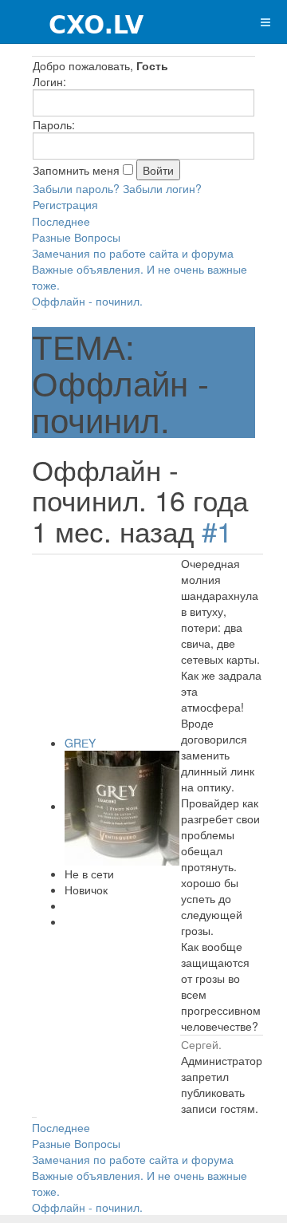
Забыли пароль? (76, 188)
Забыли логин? (162, 188)
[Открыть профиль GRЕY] (122, 806)
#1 (217, 530)
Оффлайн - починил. (87, 301)
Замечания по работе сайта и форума (133, 253)
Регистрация (65, 204)
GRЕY (80, 743)
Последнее (61, 221)
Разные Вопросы (76, 237)
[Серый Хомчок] (73, 22)
